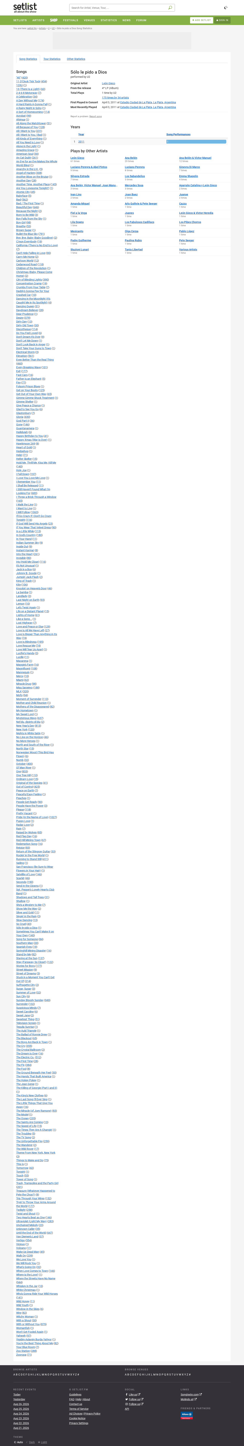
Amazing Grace (25, 150)
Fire (18, 382)
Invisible (21, 557)
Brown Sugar (24, 230)
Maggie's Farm (24, 664)
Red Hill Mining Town (28, 840)
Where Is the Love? (27, 1274)
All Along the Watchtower (31, 123)
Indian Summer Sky (27, 542)
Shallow (21, 901)
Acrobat (21, 115)
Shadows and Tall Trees (30, 897)
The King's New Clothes (29, 1095)
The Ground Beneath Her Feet (33, 1072)
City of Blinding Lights (29, 279)
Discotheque (23, 329)
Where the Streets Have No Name (35, 1278)
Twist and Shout (25, 1213)
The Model (22, 1114)
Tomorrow (22, 1167)
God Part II (22, 420)
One (18, 771)
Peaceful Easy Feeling (29, 794)
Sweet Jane (23, 1015)
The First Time (24, 1061)
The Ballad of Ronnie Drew (31, 1034)
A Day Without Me (26, 100)
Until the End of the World (31, 1232)
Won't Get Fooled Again (29, 1331)
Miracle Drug (23, 683)
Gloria (19, 416)
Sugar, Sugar (23, 988)
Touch (19, 1175)
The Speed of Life (26, 1125)
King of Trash (24, 580)
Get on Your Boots (27, 390)
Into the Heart (24, 554)
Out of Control (24, 786)
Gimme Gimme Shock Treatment (35, 397)
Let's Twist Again (26, 607)
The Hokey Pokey (26, 1080)
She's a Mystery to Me (29, 904)
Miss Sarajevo (24, 687)
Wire (18, 1312)
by (115, 97)
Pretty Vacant (24, 813)
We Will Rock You (26, 1263)
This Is (20, 1164)
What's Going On (26, 1267)
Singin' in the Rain (26, 916)
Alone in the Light (26, 146)
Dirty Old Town (24, 325)
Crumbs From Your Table (30, 287)
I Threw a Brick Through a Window (36, 496)
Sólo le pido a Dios (26, 927)
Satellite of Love (25, 874)
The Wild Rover (25, 1148)
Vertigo (20, 1240)
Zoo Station (23, 1350)
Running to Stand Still (29, 859)
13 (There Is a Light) (28, 89)
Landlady (21, 596)
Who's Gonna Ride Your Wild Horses (37, 1293)
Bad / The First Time (28, 203)
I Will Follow (23, 512)
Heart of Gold (24, 447)
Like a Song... (24, 618)
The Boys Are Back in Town (32, 1042)
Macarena (22, 660)
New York (21, 729)
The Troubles (23, 1133)
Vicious (20, 1244)
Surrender (22, 1003)
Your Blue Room (25, 1347)
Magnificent (23, 668)
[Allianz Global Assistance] (187, 1415)
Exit (18, 371)
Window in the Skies (27, 1308)
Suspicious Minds (26, 1007)
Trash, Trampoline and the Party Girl (37, 1183)
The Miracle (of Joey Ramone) (33, 1110)
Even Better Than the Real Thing (35, 359)
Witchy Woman (25, 1316)
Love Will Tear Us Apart (29, 649)
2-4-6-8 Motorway (26, 92)
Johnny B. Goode (26, 573)
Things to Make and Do (29, 1160)
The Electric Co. (25, 1057)
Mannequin (23, 672)
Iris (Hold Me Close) (27, 561)
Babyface (21, 195)
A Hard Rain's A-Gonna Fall (31, 104)
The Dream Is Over (27, 1053)
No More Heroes (25, 740)
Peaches (21, 798)
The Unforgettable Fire (29, 1141)
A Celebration (24, 96)
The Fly (20, 1064)
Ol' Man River (23, 767)
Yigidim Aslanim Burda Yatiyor (34, 1339)
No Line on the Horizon (29, 737)
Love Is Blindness (26, 641)
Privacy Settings (78, 1423)
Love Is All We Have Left (30, 630)
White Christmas (26, 1289)
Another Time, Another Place (33, 184)
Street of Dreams (26, 973)
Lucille (20, 657)
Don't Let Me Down (27, 340)
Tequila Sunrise (25, 1026)
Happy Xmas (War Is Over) (31, 439)
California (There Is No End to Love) (37, 245)
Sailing (20, 862)
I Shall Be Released (27, 485)
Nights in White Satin (28, 733)
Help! (19, 455)
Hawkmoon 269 (25, 443)
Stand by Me (23, 954)
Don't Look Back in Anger (30, 344)
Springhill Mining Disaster (31, 950)
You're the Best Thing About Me (34, 1343)
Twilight (21, 1209)
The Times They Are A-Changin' (34, 1129)
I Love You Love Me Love (30, 477)
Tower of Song (24, 1179)
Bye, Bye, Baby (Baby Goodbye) (34, 237)
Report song (95, 116)
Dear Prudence (25, 313)
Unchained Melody (27, 1225)
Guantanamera (25, 428)
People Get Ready (26, 801)
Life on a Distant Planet (30, 611)
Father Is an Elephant (28, 378)
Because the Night (27, 211)
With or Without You (28, 1324)
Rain (19, 828)
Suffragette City (25, 984)
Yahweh (21, 1335)
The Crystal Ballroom (28, 1049)
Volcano (21, 1247)
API (127, 1408)
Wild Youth (22, 1305)
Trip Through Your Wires (30, 1198)
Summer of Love (25, 992)
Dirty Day (21, 321)
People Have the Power (29, 805)
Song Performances (178, 134)
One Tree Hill (23, 775)
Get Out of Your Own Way (31, 394)
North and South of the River (33, 744)
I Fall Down (22, 474)
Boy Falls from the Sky (29, 218)
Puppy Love (23, 821)
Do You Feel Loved (27, 333)
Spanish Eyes (24, 946)
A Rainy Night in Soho (29, 108)
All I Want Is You (25, 130)
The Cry (20, 1045)
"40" (18, 77)
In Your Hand (24, 538)
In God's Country (26, 535)
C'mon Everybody (26, 241)
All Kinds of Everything (29, 138)
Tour (51, 58)
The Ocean (22, 1118)
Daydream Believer (27, 310)
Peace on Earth (25, 790)
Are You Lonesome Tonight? (32, 188)
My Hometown (25, 710)
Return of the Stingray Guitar (33, 851)
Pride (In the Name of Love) (32, 817)
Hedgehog (22, 451)
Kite (18, 584)
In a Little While (25, 531)
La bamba (22, 592)
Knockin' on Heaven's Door (31, 588)
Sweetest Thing (25, 1019)
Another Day (23, 180)
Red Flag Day (24, 836)
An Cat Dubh (23, 157)
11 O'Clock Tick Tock (28, 81)
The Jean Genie (25, 1084)
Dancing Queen (25, 306)
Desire (19, 317)
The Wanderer (24, 1145)
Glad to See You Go (27, 409)
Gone (19, 424)
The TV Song (23, 1137)
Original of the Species (29, 782)
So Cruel (21, 923)
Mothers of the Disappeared (32, 706)
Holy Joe (21, 470)
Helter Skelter (24, 458)
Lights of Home (25, 615)
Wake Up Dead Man (27, 1251)
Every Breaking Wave (28, 367)
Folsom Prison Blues (28, 386)
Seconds (21, 881)
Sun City (21, 996)
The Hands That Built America (33, 1076)
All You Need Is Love (28, 142)
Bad (18, 199)
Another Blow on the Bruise (32, 176)
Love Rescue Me (25, 645)
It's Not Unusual (25, 565)
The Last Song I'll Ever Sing (31, 1099)
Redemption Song (26, 843)
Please (20, 809)
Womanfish (23, 1328)
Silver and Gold (25, 912)
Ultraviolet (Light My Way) (31, 1221)
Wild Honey (22, 1301)
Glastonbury (23, 413)
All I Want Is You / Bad (29, 134)
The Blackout (24, 1038)
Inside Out (22, 546)
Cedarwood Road (26, 264)
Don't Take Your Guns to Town (33, 348)
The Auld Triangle (26, 1030)
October (21, 763)
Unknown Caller (25, 1228)
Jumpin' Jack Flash (27, 577)
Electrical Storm (25, 352)
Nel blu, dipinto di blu (28, 721)
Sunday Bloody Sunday (29, 1000)
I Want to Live (24, 508)
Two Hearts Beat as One (30, 1217)
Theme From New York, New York (35, 1152)
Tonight (20, 1171)
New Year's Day (25, 725)
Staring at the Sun (26, 958)
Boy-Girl (21, 222)
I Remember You (25, 481)
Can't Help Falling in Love (30, 252)
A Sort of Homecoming (29, 111)
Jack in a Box (24, 569)
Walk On (21, 1255)
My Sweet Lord (25, 714)
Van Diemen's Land (27, 1236)
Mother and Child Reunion (31, 702)
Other (76, 58)
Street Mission (24, 969)
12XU (19, 85)
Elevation (21, 355)
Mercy (19, 676)
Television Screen (26, 1023)
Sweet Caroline (25, 1011)
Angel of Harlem (25, 172)
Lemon (20, 603)
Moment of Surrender (28, 699)
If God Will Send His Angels (31, 523)
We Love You (23, 1259)
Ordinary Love (24, 779)
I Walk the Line (24, 504)
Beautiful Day (24, 207)
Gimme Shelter (24, 401)
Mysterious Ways (26, 718)
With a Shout (23, 1320)
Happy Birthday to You (29, 435)
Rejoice (20, 847)
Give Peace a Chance (28, 405)
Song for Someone (27, 939)
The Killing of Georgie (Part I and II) (36, 1087)
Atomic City (23, 191)
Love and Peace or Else (29, 626)
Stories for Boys (25, 965)
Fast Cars (22, 374)
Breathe (21, 226)
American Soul (24, 153)
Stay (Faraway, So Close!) (31, 962)
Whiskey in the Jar (27, 1286)
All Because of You (27, 127)
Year (81, 134)
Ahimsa (20, 119)
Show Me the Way (26, 908)
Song (28, 58)
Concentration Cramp (29, 283)
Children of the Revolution (31, 268)
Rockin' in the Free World (30, 855)
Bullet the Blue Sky (27, 233)
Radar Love (23, 824)
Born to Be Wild (25, 214)
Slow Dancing (24, 920)
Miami (19, 679)
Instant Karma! (25, 550)
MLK (19, 691)
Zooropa (21, 1354)
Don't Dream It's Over (28, 336)
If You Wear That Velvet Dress (33, 527)
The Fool (21, 1068)
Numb (19, 760)
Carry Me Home (25, 256)
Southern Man (24, 942)
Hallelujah (22, 432)
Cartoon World (24, 260)
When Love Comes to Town (32, 1270)
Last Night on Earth (27, 599)
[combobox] (122, 8)
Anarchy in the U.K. (27, 169)
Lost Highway (24, 622)
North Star (22, 748)
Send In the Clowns (27, 885)
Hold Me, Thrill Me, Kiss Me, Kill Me (36, 462)
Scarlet (20, 878)
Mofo (19, 695)
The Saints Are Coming (29, 1122)
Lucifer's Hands (25, 653)
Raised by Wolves (26, 832)
